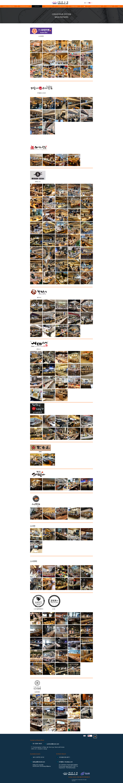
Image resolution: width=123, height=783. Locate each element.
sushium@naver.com (53, 744)
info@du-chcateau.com (66, 762)
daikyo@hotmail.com (39, 762)
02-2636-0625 (37, 743)
